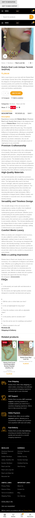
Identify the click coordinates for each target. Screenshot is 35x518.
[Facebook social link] (7, 107)
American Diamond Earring (23, 452)
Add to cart (16, 93)
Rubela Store (21, 119)
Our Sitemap (21, 496)
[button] (3, 44)
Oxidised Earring (23, 463)
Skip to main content (9, 6)
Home (3, 63)
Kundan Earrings (23, 460)
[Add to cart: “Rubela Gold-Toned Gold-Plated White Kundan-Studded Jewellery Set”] (14, 346)
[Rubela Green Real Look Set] (26, 348)
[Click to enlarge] (5, 56)
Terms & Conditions (7, 492)
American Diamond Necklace (7, 452)
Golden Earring (22, 456)
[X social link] (9, 107)
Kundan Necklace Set (9, 371)
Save (14, 107)
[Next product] (33, 63)
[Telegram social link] (19, 107)
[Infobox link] (17, 386)
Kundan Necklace (6, 463)
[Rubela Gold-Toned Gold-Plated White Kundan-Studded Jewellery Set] (9, 350)
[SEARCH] (31, 17)
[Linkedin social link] (17, 107)
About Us (20, 486)
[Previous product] (29, 63)
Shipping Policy (6, 496)
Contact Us (21, 489)
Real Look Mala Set (7, 473)
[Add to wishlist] (14, 343)
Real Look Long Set (7, 469)
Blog (19, 492)
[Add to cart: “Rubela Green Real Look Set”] (31, 346)
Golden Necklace (6, 456)
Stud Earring (21, 466)
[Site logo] (17, 11)
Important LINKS (24, 482)
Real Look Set (20, 63)
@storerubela (15, 277)
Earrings (21, 448)
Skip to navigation (8, 2)
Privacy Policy (5, 486)
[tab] (6, 113)
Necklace (10, 63)
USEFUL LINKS (6, 482)
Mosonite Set (5, 476)
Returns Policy (5, 489)
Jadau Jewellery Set (7, 460)
